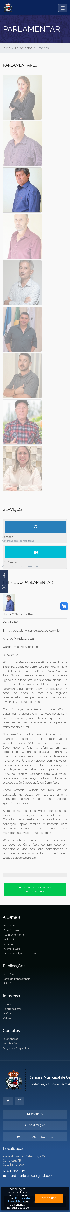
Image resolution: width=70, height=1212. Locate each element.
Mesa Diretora (11, 930)
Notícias (7, 1013)
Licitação (8, 983)
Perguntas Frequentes (16, 1048)
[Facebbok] (8, 1101)
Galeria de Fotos (12, 1008)
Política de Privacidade (19, 1200)
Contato (36, 1114)
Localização (10, 1043)
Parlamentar (23, 48)
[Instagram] (4, 587)
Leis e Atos (9, 974)
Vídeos (7, 1018)
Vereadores (9, 925)
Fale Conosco (10, 1038)
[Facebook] (4, 575)
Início (6, 48)
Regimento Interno (13, 934)
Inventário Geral (12, 948)
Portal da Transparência (16, 978)
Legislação (9, 939)
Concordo (49, 1198)
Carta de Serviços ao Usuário (19, 953)
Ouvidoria (8, 944)
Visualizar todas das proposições (36, 889)
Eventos (7, 1004)
